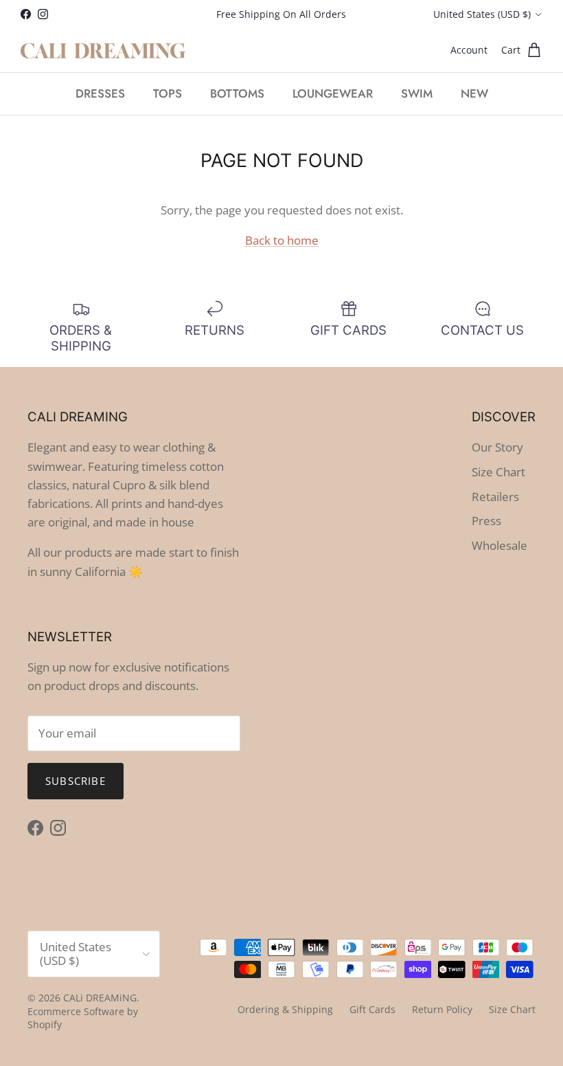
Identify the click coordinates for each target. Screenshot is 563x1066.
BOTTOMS (237, 93)
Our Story (497, 447)
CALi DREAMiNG (100, 997)
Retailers (495, 496)
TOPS (167, 93)
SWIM (417, 93)
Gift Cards (372, 1009)
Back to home (282, 240)
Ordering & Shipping (285, 1009)
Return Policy (442, 1009)
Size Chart (498, 472)
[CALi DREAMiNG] (103, 50)
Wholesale (499, 545)
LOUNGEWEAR (332, 93)
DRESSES (100, 93)
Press (486, 521)
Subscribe (75, 781)
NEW (474, 93)
